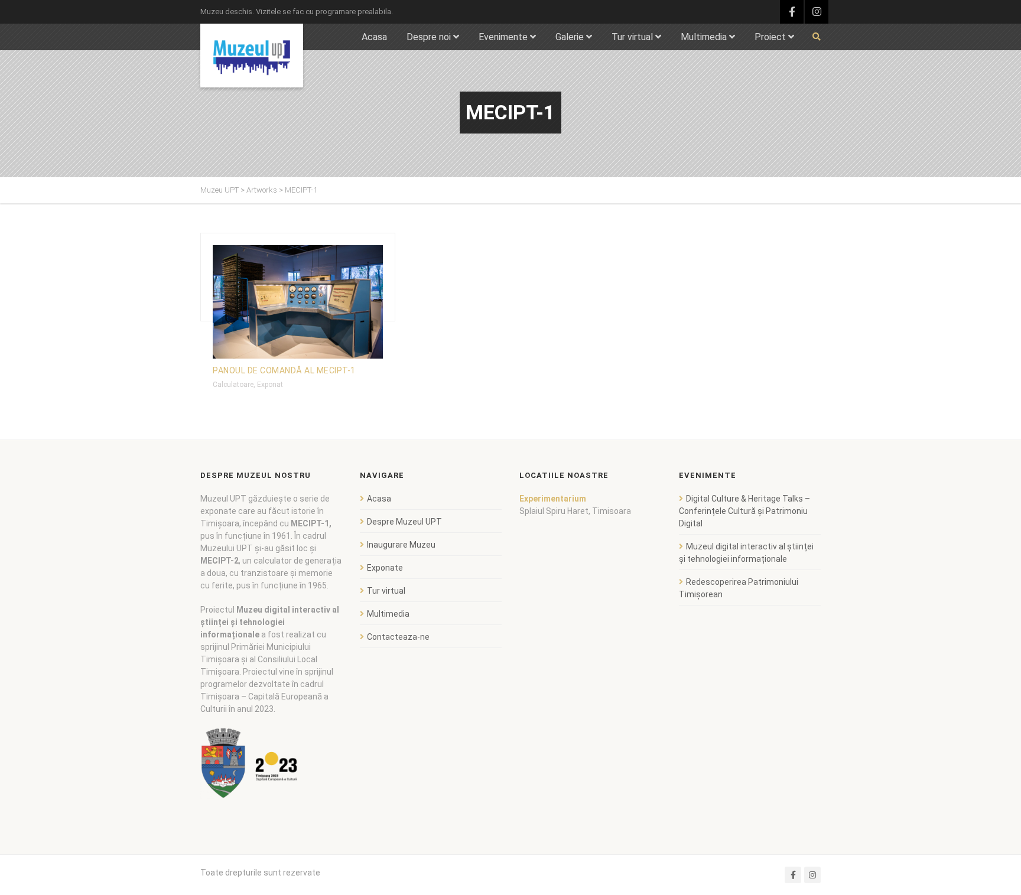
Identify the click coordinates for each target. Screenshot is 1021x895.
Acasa (374, 37)
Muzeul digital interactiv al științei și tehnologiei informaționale (746, 553)
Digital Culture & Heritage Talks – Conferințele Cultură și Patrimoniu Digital (744, 511)
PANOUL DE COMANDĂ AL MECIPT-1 (284, 370)
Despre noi (429, 37)
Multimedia (704, 37)
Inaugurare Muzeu (401, 544)
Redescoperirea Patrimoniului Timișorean (738, 588)
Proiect (770, 37)
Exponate (385, 567)
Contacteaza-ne (398, 637)
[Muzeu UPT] (251, 55)
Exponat (270, 384)
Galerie (569, 37)
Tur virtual (632, 37)
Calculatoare (233, 384)
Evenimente (503, 37)
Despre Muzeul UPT (404, 521)
